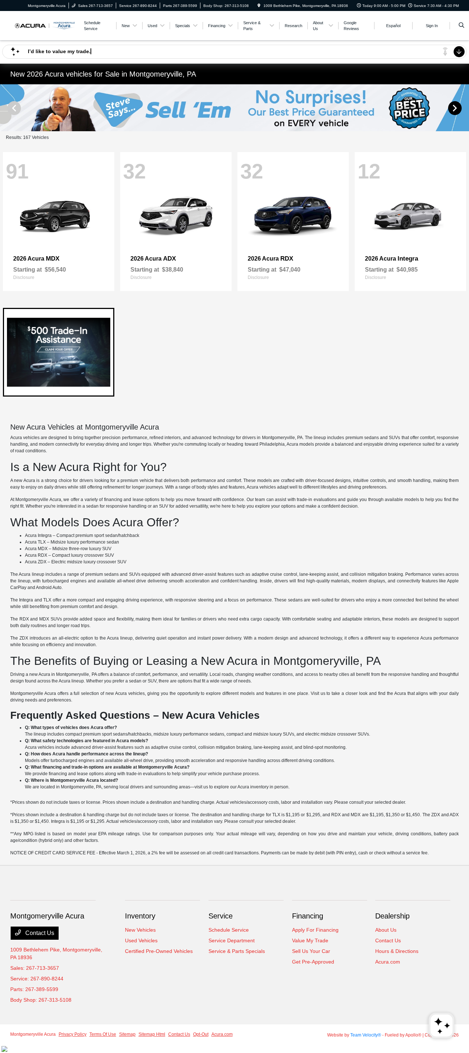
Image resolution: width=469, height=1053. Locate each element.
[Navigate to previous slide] (5, 107)
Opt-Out (200, 1034)
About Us (385, 930)
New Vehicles (140, 930)
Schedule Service (228, 930)
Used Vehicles (141, 940)
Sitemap (127, 1034)
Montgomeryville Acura (33, 1034)
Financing (307, 916)
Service (220, 916)
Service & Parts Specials (236, 951)
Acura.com (387, 962)
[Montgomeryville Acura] (43, 25)
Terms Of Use (102, 1034)
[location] (259, 6)
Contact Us (39, 933)
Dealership (392, 916)
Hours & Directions (396, 951)
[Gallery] (234, 107)
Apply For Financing (315, 930)
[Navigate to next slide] (463, 107)
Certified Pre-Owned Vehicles (159, 951)
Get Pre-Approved (313, 962)
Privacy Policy (72, 1034)
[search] (461, 25)
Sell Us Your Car (311, 951)
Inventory (140, 916)
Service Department (231, 940)
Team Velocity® (365, 1035)
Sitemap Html (152, 1034)
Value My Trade (310, 940)
